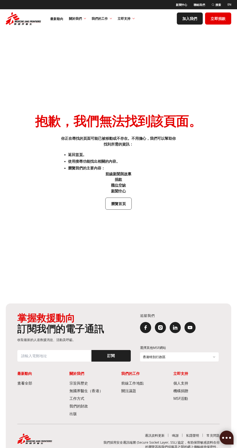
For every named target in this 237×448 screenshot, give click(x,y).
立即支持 (124, 18)
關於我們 (75, 18)
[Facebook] (145, 327)
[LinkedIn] (175, 327)
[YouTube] (190, 327)
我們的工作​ (100, 18)
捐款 (118, 179)
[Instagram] (160, 327)
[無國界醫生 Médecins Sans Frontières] (23, 18)
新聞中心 (118, 190)
